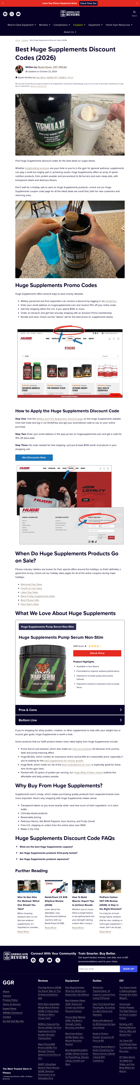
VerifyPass (110, 301)
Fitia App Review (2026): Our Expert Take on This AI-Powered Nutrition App (50, 992)
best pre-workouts (82, 749)
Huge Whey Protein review (88, 772)
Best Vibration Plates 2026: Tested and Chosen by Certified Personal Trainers (75, 1006)
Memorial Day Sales (31, 584)
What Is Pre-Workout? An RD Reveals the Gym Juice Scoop (104, 1024)
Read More (23, 931)
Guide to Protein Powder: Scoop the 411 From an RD (103, 1037)
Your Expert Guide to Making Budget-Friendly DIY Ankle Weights (128, 992)
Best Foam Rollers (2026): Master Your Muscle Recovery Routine (74, 1039)
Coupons (25, 40)
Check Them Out (88, 3)
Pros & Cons (28, 709)
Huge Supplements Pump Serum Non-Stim (61, 637)
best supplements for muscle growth (63, 760)
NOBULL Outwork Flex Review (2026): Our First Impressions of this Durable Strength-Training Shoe (49, 1031)
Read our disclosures (39, 86)
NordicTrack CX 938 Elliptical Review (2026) (56, 901)
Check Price (97, 653)
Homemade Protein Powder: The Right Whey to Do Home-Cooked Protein (128, 1011)
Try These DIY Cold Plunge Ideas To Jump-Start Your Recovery (128, 1046)
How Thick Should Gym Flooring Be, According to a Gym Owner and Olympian (104, 1009)
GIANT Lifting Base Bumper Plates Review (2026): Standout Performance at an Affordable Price (48, 1071)
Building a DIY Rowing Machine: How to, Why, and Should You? (127, 1029)
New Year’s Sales (30, 604)
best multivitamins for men (76, 764)
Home (17, 40)
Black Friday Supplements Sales (38, 596)
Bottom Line (28, 720)
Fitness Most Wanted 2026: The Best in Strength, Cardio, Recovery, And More (75, 1022)
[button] (2, 3)
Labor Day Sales (29, 592)
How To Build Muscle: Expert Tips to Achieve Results (83, 901)
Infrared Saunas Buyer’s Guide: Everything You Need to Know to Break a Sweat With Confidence (104, 1053)
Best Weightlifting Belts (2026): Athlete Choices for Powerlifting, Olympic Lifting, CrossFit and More (77, 1057)
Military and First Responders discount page (60, 418)
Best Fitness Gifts (30, 600)
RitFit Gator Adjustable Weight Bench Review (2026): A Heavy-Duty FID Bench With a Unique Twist (49, 1011)
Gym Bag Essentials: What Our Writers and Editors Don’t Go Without (77, 991)
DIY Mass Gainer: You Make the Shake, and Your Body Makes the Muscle (127, 1064)
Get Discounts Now (34, 457)
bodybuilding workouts (37, 168)
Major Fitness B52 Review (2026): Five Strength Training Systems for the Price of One (49, 1051)
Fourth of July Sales (31, 588)
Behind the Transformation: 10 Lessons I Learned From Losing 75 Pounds (104, 992)
